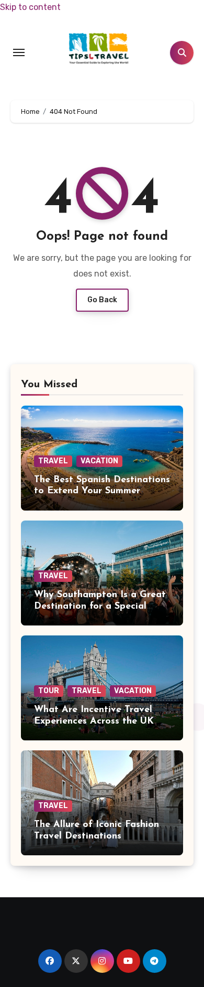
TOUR (48, 690)
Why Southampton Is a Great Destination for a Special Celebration (100, 606)
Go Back (102, 299)
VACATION (99, 461)
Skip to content (30, 7)
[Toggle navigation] (18, 52)
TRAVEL (53, 461)
